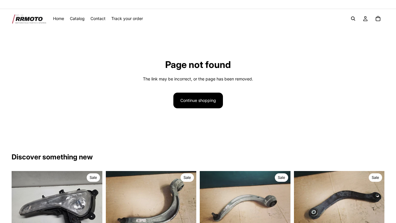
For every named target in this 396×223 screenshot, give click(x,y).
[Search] (353, 18)
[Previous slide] (20, 205)
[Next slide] (93, 205)
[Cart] (378, 18)
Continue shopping (198, 100)
